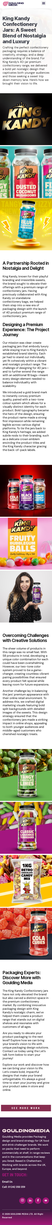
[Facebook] (38, 1200)
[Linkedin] (30, 1200)
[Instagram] (22, 1200)
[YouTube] (46, 1200)
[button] (43, 3)
